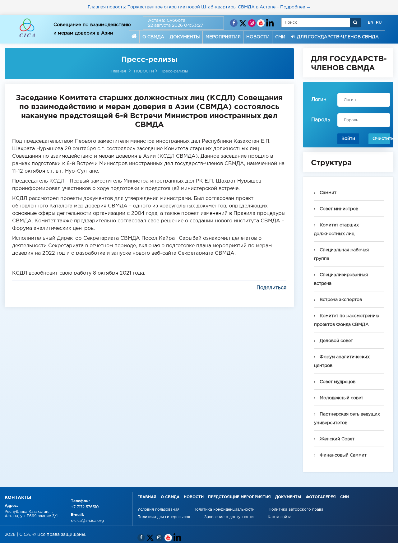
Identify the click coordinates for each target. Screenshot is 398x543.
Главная (118, 71)
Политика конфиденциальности (224, 509)
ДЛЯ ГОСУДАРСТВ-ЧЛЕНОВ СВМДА (336, 37)
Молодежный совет (340, 398)
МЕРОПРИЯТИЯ (223, 37)
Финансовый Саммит (342, 455)
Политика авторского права (296, 509)
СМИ (280, 37)
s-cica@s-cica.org (87, 520)
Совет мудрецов (336, 382)
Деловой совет (335, 341)
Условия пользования (159, 509)
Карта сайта (279, 517)
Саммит (327, 193)
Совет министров (338, 209)
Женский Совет (336, 439)
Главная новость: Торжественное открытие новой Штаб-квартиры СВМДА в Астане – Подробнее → (199, 7)
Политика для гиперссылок (163, 517)
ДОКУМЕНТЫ (185, 37)
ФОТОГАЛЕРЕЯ (321, 497)
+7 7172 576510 (85, 507)
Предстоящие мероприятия (239, 497)
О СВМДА (153, 37)
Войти (348, 139)
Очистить (381, 139)
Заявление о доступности (229, 517)
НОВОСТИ (258, 37)
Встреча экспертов (340, 300)
